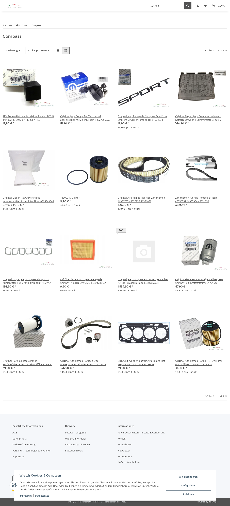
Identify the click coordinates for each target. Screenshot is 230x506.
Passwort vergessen (76, 432)
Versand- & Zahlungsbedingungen (31, 450)
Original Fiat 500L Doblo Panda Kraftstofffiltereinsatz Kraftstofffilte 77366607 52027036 (28, 362)
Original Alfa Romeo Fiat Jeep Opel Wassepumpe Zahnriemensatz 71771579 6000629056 (83, 362)
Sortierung (11, 50)
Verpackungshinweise (77, 444)
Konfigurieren (188, 485)
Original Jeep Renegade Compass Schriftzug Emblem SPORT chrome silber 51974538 (142, 118)
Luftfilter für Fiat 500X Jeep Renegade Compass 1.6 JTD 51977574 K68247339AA (83, 281)
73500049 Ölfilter (69, 197)
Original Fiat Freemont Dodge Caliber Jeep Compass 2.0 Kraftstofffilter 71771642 (199, 281)
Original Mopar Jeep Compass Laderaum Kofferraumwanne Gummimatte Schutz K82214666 (198, 118)
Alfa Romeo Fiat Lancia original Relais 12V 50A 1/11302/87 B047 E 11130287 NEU (28, 118)
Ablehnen (188, 494)
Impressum (26, 495)
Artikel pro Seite (37, 50)
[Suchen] (187, 5)
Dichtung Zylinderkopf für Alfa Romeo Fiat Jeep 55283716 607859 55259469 (141, 362)
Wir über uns (125, 456)
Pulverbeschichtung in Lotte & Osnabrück (141, 432)
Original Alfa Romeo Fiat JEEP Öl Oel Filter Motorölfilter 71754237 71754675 (198, 362)
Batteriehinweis (74, 450)
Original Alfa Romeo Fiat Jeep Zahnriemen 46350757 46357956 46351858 (141, 199)
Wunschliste (125, 444)
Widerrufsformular (75, 438)
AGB (14, 432)
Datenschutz (42, 495)
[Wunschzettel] (49, 68)
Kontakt (122, 438)
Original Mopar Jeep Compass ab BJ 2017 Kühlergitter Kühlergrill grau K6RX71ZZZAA (27, 281)
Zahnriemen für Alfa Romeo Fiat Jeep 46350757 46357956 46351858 (196, 199)
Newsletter (124, 450)
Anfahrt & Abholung (129, 462)
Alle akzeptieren (188, 476)
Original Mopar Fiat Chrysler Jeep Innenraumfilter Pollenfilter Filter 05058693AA (28, 199)
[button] (58, 50)
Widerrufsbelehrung (24, 444)
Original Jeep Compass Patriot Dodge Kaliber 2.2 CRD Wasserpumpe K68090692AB (143, 281)
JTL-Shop (212, 501)
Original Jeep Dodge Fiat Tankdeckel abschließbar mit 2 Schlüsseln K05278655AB (85, 118)
